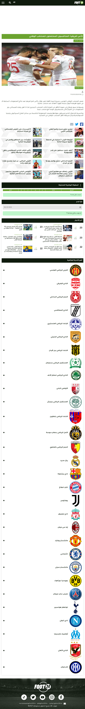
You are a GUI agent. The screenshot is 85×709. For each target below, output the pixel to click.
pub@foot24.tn (42, 703)
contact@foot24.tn (55, 703)
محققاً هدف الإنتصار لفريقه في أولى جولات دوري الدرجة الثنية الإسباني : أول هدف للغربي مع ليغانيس (52, 229)
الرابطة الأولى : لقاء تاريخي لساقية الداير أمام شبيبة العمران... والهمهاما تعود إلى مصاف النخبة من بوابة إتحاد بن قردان (13, 250)
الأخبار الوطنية (79, 87)
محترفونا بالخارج (57, 224)
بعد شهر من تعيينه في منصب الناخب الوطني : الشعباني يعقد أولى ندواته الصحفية (53, 248)
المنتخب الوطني (78, 40)
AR (14, 2)
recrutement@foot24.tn (27, 703)
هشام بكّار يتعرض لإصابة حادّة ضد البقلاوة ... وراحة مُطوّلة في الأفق (13, 228)
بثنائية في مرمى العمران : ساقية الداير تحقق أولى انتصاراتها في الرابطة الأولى (12, 238)
